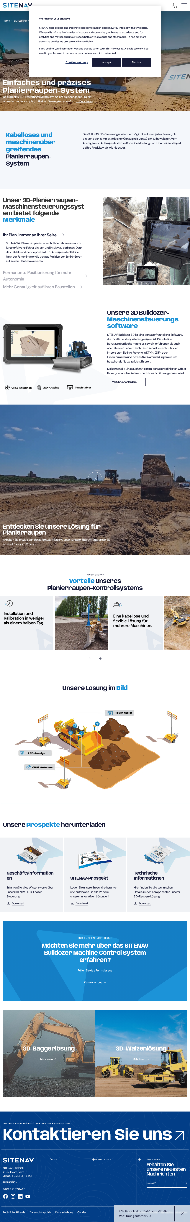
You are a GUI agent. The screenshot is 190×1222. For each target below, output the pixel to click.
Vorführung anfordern (124, 382)
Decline (136, 62)
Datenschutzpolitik (40, 1212)
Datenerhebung (64, 1212)
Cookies (81, 1212)
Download (18, 903)
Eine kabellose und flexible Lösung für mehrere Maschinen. (132, 620)
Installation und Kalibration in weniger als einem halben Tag (24, 618)
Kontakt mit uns (93, 982)
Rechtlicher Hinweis (14, 1212)
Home (6, 20)
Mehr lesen (46, 1059)
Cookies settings (76, 62)
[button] (184, 5)
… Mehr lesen (84, 101)
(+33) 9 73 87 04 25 (14, 1189)
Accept (106, 62)
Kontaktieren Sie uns (87, 1135)
